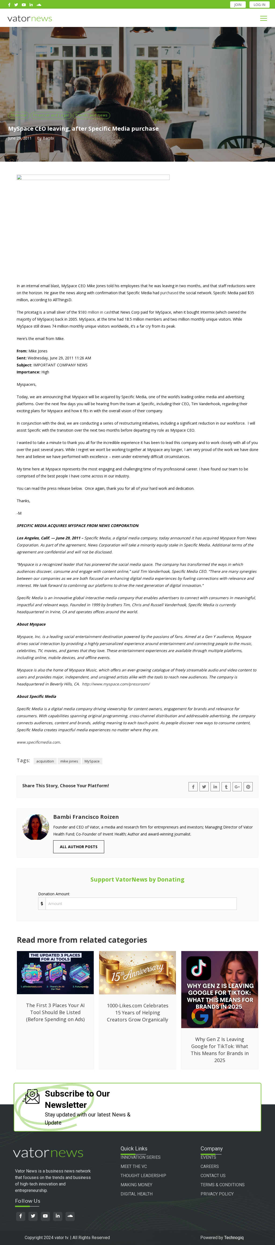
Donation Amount (54, 893)
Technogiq (234, 1237)
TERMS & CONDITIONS (223, 1184)
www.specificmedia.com (38, 742)
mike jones (69, 761)
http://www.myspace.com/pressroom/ (116, 683)
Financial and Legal (51, 115)
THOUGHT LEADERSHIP (143, 1175)
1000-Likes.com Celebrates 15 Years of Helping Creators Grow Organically (137, 1012)
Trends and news (91, 115)
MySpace (92, 761)
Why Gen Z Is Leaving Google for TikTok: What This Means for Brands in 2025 (220, 1049)
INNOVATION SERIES (141, 1157)
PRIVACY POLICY (217, 1194)
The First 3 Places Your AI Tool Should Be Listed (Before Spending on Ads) (55, 1012)
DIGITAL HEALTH (137, 1194)
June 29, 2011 (20, 138)
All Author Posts (78, 846)
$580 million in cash (95, 312)
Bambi (48, 138)
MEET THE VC (134, 1166)
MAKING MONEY (136, 1184)
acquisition (45, 761)
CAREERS (210, 1166)
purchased (169, 292)
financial (18, 115)
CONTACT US (213, 1175)
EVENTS (208, 1157)
